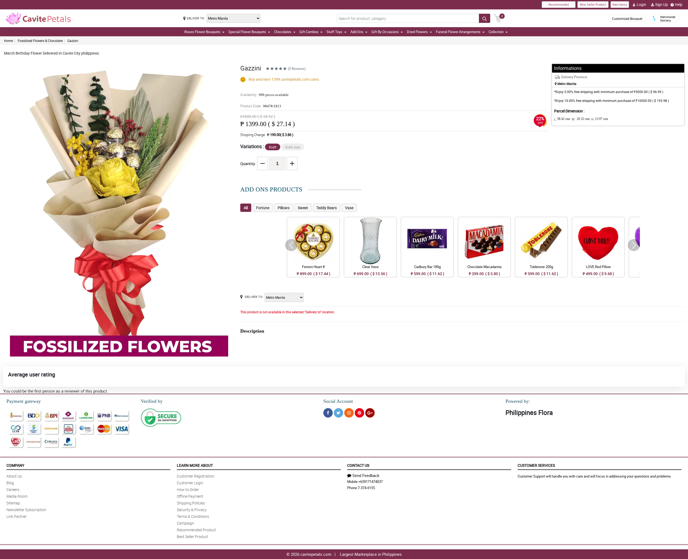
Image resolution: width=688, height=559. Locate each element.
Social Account (338, 401)
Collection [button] (496, 31)
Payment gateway (23, 401)
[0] (497, 17)
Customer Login (190, 482)
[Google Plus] (370, 413)
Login (641, 4)
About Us (14, 476)
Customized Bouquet (627, 18)
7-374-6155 (366, 487)
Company (15, 465)
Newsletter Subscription (26, 509)
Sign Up (661, 4)
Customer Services (536, 465)
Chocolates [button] (282, 31)
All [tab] (246, 207)
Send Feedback (365, 475)
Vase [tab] (349, 207)
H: (599, 119)
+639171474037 (370, 481)
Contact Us (358, 465)
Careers (12, 489)
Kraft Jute (292, 147)
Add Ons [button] (356, 31)
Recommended (559, 4)
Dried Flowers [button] (417, 31)
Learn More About (195, 465)
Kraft (272, 147)
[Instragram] (349, 413)
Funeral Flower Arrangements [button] (458, 31)
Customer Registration (195, 476)
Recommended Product (196, 529)
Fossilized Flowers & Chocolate (40, 40)
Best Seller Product (593, 4)
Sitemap (13, 502)
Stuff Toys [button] (334, 31)
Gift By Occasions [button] (385, 31)
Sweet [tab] (303, 207)
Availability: (264, 94)
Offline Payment (190, 496)
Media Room (16, 496)
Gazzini (72, 40)
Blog (10, 482)
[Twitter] (338, 413)
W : (581, 119)
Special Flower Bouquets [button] (247, 31)
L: (562, 119)
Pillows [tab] (283, 207)
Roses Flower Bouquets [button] (202, 31)
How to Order (188, 489)
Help (678, 4)
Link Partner (16, 516)
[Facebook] (328, 413)
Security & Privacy (192, 509)
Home (8, 40)
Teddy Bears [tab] (326, 207)
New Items (619, 4)
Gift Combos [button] (308, 31)
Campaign (185, 523)
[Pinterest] (359, 413)
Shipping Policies (191, 502)
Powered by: (518, 401)
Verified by (152, 401)
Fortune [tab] (262, 207)
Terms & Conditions (193, 516)
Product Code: (260, 106)
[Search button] (484, 18)
